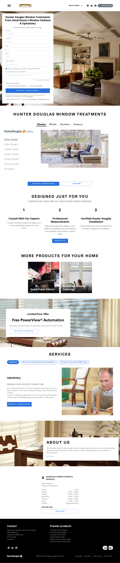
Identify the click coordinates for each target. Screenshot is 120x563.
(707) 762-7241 (47, 507)
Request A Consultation (43, 183)
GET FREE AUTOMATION (23, 331)
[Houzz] (91, 5)
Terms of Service (43, 99)
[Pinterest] (87, 5)
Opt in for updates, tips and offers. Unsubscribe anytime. (24, 69)
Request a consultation (19, 404)
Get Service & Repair (36, 86)
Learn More (76, 183)
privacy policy (30, 96)
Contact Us (60, 240)
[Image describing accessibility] (108, 548)
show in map (60, 511)
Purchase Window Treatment (16, 86)
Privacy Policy (33, 99)
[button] (9, 6)
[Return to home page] (39, 5)
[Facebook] (95, 5)
